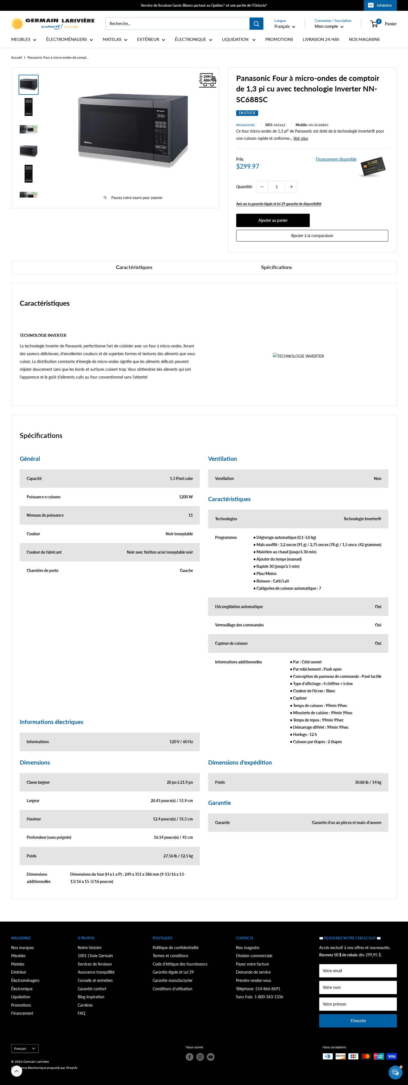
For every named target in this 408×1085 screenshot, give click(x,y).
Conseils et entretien (95, 980)
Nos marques (22, 947)
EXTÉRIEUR (148, 39)
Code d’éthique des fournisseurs (180, 964)
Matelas (17, 964)
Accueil (16, 57)
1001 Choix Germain (95, 955)
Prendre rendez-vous (253, 980)
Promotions (21, 1005)
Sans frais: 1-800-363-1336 (259, 996)
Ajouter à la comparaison (312, 235)
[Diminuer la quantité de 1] (262, 187)
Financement (22, 1013)
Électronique (21, 988)
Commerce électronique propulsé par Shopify (44, 1068)
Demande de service (253, 972)
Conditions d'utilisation (172, 988)
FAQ (81, 1013)
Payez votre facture (252, 964)
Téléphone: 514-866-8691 (258, 988)
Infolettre (384, 5)
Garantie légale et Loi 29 (173, 972)
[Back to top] (16, 1071)
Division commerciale (254, 955)
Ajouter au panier (273, 220)
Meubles (18, 955)
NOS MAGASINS (364, 39)
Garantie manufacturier (173, 980)
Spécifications (276, 267)
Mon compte (327, 26)
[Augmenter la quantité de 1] (291, 187)
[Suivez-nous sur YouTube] (211, 1057)
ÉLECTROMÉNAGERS (66, 39)
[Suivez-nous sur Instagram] (200, 1057)
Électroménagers (25, 980)
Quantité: (244, 186)
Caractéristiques (134, 267)
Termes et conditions (170, 955)
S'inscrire (358, 1020)
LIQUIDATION (236, 39)
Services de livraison (95, 964)
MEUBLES (20, 39)
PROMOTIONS (279, 39)
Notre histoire (89, 947)
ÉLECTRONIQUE (190, 39)
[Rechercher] (256, 24)
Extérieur (18, 972)
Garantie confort (92, 988)
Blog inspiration (91, 996)
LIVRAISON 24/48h (321, 39)
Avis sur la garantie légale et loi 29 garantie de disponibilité (278, 204)
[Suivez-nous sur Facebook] (189, 1057)
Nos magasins (248, 947)
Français (20, 1048)
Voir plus (300, 138)
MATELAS (112, 39)
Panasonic (245, 125)
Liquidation (20, 996)
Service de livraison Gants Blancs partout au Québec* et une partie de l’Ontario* (204, 5)
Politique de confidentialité (175, 947)
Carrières (85, 1005)
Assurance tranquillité (96, 972)
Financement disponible (336, 159)
